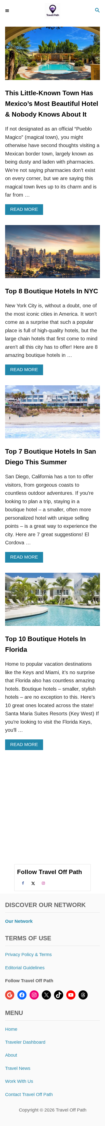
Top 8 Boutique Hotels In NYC (51, 291)
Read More (26, 211)
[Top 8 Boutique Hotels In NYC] (52, 254)
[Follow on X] (32, 883)
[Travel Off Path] (52, 11)
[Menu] (7, 11)
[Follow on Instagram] (42, 883)
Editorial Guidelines (25, 967)
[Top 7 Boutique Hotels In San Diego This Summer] (52, 414)
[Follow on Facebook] (22, 883)
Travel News (17, 1068)
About (11, 1055)
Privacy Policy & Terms (28, 954)
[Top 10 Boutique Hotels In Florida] (52, 602)
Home (11, 1029)
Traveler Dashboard (25, 1042)
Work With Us (19, 1081)
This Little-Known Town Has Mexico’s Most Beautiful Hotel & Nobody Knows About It (51, 103)
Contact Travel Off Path (29, 1094)
